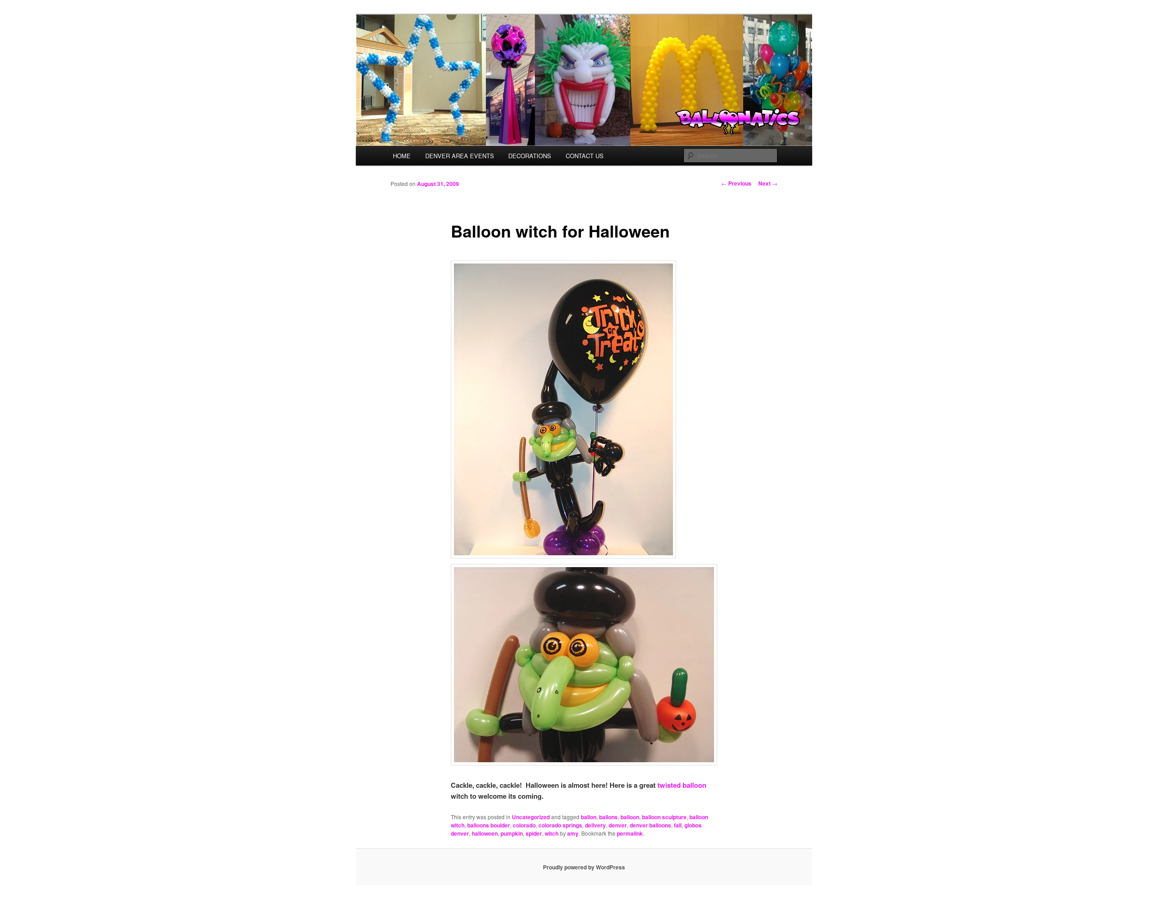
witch (551, 833)
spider (534, 833)
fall (678, 825)
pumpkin (512, 833)
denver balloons (650, 825)
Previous (736, 183)
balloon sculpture (664, 817)
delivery (595, 825)
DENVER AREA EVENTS (459, 155)
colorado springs (560, 825)
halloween (485, 833)
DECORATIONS (529, 155)
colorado (524, 825)
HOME (402, 155)
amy (573, 833)
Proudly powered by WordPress (584, 867)
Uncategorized (531, 817)
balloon (629, 817)
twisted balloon (681, 785)
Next (767, 183)
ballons (608, 817)
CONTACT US (585, 155)
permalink (630, 833)
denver (618, 825)
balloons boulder (488, 825)
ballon (588, 817)
